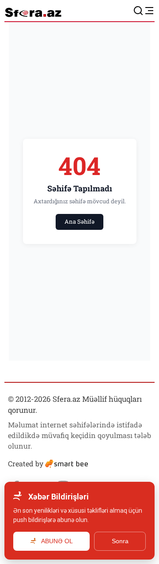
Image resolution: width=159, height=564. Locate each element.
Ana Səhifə (79, 221)
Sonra (120, 541)
